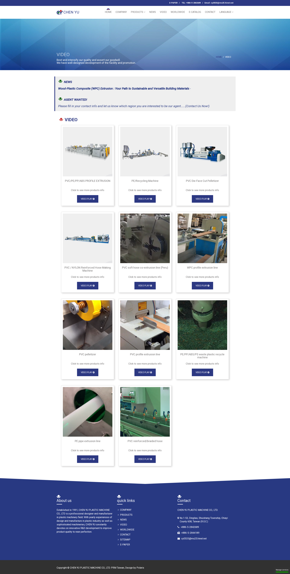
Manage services (282, 570)
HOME (108, 12)
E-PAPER (173, 3)
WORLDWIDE (178, 12)
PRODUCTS (137, 12)
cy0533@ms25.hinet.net (194, 538)
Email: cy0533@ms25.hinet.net (219, 3)
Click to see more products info (87, 190)
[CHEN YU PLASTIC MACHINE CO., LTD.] (68, 11)
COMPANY (121, 12)
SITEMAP (124, 539)
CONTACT (210, 12)
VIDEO (163, 12)
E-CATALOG (195, 12)
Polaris (140, 567)
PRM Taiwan (117, 567)
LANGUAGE (225, 12)
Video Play (87, 199)
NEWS (152, 12)
